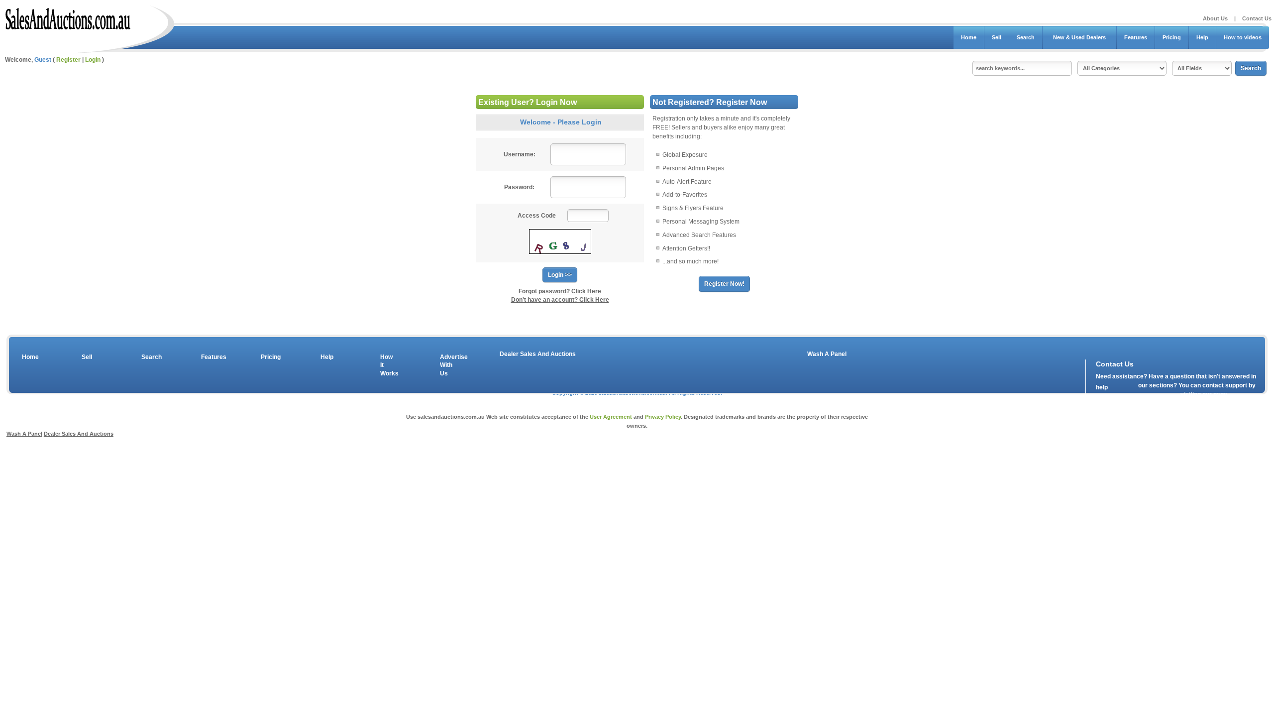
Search (1026, 37)
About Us (1215, 18)
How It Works (387, 365)
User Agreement (611, 417)
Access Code (537, 215)
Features (1135, 37)
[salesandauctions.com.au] (68, 16)
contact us (1153, 396)
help (1102, 387)
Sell (996, 37)
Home (968, 37)
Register (68, 59)
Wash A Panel (827, 354)
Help (1202, 37)
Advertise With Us (447, 365)
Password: (519, 187)
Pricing (1172, 37)
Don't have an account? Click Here (560, 299)
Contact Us (1257, 18)
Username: (519, 154)
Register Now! (724, 283)
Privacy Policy (663, 417)
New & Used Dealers (1079, 37)
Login (93, 59)
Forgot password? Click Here (560, 291)
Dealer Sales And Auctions (538, 354)
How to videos (1243, 37)
